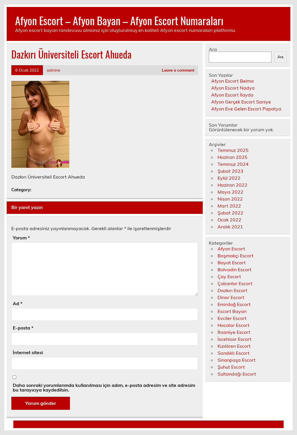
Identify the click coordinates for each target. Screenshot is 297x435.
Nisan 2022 (230, 199)
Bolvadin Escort (234, 269)
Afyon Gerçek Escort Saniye (241, 102)
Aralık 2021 (230, 227)
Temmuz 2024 (233, 164)
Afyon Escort (231, 249)
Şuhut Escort (231, 367)
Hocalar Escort (233, 325)
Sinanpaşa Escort (237, 360)
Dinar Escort (231, 297)
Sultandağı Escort (237, 374)
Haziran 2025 (232, 157)
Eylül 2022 (229, 178)
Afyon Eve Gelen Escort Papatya (246, 109)
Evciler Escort (232, 318)
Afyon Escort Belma (232, 81)
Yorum (21, 237)
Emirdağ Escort (234, 304)
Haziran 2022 (232, 185)
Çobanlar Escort (235, 283)
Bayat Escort (232, 262)
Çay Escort (229, 276)
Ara (213, 49)
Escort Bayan (232, 311)
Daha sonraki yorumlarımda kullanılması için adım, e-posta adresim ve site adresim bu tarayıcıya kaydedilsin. (104, 387)
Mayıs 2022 (230, 192)
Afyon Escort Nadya (233, 88)
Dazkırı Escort (232, 290)
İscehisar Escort (234, 339)
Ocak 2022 (229, 220)
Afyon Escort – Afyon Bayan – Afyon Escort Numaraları (119, 20)
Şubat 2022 (230, 213)
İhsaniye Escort (234, 332)
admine (53, 70)
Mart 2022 (229, 206)
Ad (17, 303)
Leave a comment (178, 70)
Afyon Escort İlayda (232, 95)
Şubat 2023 (230, 171)
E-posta (23, 327)
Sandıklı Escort (233, 353)
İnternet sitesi (28, 352)
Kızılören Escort (234, 346)
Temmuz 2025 (233, 150)
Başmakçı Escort (235, 256)
